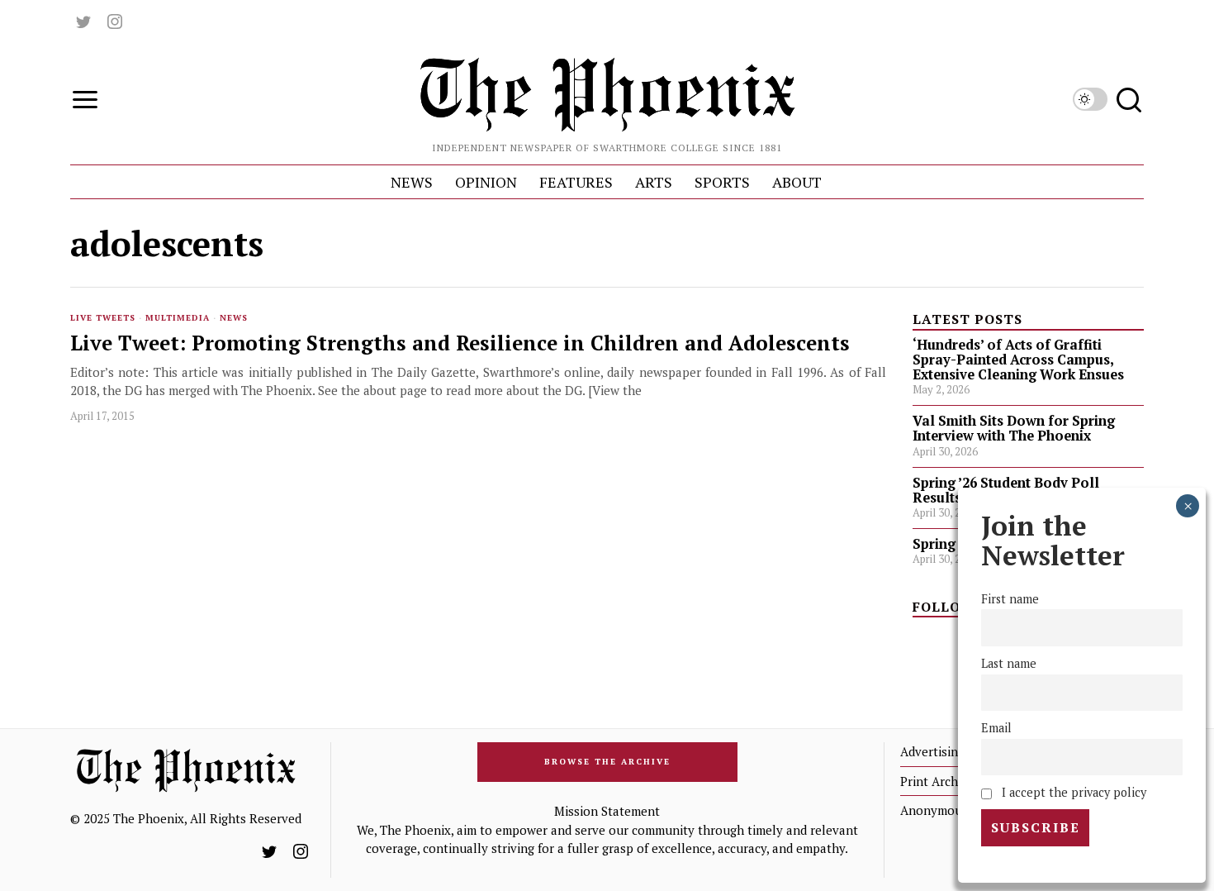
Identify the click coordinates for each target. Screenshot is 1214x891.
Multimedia (177, 317)
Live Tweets (102, 317)
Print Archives (940, 781)
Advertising (932, 751)
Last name (1008, 663)
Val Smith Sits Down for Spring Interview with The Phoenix (1014, 428)
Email (996, 728)
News (234, 317)
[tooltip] (83, 21)
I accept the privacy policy (1071, 792)
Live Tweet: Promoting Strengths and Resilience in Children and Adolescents (460, 343)
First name (1010, 599)
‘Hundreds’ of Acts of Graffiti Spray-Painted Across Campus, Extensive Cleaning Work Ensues (1018, 359)
